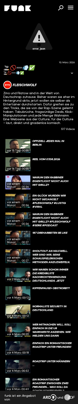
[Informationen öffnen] (72, 73)
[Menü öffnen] (70, 8)
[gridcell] (39, 146)
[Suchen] (60, 8)
